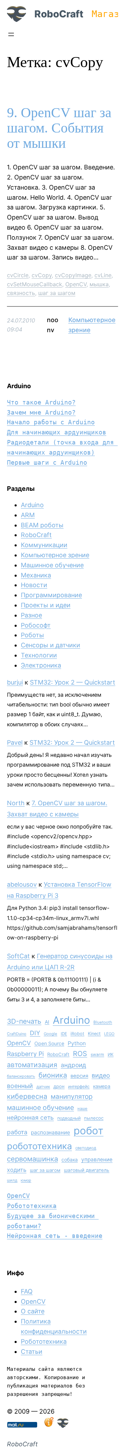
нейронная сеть (30, 1117)
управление (96, 1159)
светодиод (85, 1147)
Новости (34, 585)
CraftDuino (16, 1033)
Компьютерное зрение (55, 555)
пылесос (93, 1118)
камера (101, 1086)
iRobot (77, 1033)
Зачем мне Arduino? (41, 412)
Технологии (39, 655)
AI (47, 1022)
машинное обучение (40, 1107)
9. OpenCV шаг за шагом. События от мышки (59, 128)
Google (50, 1033)
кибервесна (27, 1096)
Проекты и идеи (45, 605)
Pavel (15, 742)
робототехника (39, 1146)
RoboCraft (58, 14)
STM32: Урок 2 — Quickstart (72, 682)
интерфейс (79, 1086)
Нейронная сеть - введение (54, 1235)
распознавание (50, 1132)
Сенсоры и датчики (50, 645)
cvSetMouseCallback (34, 284)
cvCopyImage (73, 275)
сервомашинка (32, 1158)
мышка (99, 284)
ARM (28, 515)
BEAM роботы (42, 525)
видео (101, 1075)
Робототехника (32, 1205)
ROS (80, 1053)
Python (77, 1043)
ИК (111, 1054)
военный (20, 1085)
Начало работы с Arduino (51, 422)
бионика (53, 1075)
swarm (97, 1054)
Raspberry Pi (25, 1053)
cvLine (102, 275)
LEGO (109, 1033)
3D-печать (24, 1021)
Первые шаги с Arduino (47, 462)
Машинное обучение (52, 565)
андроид (73, 1065)
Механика (36, 575)
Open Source (49, 1043)
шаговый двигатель (86, 1170)
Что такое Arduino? (41, 402)
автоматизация (32, 1065)
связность (21, 292)
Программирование (51, 595)
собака (69, 1159)
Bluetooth (102, 1022)
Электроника (41, 665)
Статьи (31, 1351)
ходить (16, 1169)
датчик (43, 1086)
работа (17, 1132)
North (16, 803)
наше (82, 1108)
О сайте (32, 1311)
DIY (35, 1033)
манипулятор (72, 1097)
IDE (64, 1033)
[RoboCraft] (62, 1425)
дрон (59, 1086)
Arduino (32, 505)
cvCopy (42, 275)
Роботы (32, 635)
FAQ (27, 1291)
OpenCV (75, 284)
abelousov (22, 884)
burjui (15, 682)
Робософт (36, 625)
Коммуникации (44, 545)
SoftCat (18, 956)
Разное (31, 615)
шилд (12, 1180)
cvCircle (17, 275)
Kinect (94, 1033)
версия (79, 1076)
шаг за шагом (56, 292)
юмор (26, 1180)
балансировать (21, 1076)
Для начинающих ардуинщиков (56, 432)
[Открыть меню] (11, 34)
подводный (69, 1118)
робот (88, 1131)
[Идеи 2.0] (48, 1425)
